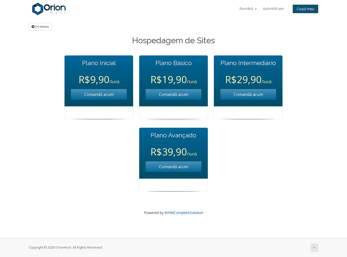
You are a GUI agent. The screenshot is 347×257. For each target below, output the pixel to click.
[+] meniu (42, 26)
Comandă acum (99, 94)
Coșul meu (305, 8)
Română (246, 8)
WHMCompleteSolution (184, 212)
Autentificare (273, 8)
